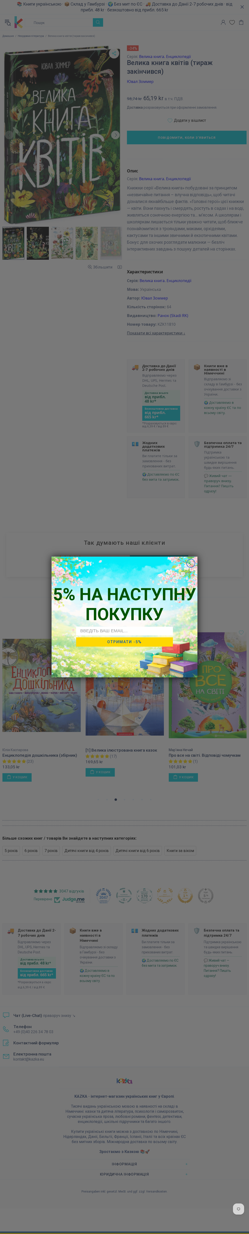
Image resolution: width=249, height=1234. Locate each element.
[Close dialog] (191, 563)
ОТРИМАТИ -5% (124, 642)
